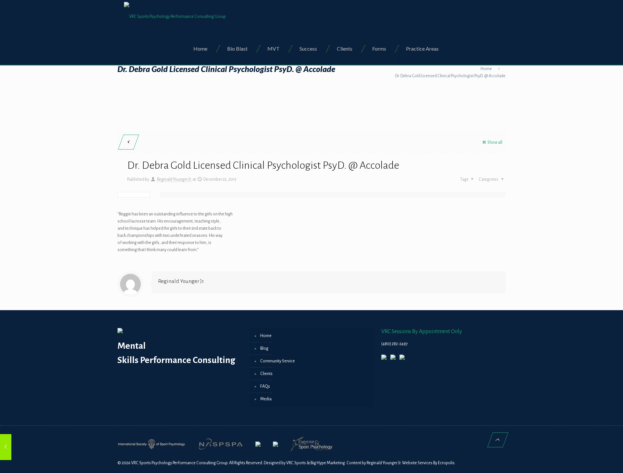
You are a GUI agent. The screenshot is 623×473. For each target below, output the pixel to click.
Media (266, 399)
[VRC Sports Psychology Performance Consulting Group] (175, 16)
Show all (494, 142)
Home (486, 69)
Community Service (277, 361)
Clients (266, 373)
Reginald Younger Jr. (174, 179)
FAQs (265, 386)
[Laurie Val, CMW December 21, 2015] (18, 447)
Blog (264, 348)
